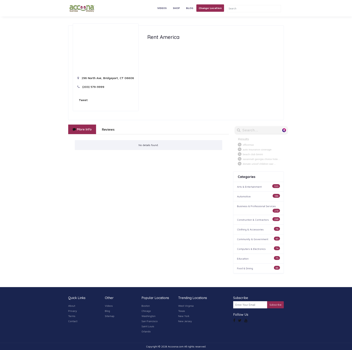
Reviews (108, 129)
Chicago (146, 310)
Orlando (146, 331)
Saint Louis (148, 326)
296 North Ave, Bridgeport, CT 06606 (107, 78)
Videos (162, 8)
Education (243, 258)
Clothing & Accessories (250, 229)
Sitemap (109, 316)
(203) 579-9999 (92, 86)
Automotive (244, 196)
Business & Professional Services (256, 206)
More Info (84, 129)
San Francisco (150, 321)
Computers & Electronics (251, 248)
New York (183, 316)
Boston (146, 305)
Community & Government (252, 239)
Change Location (210, 8)
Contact (72, 321)
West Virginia (186, 305)
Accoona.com (176, 346)
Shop (176, 8)
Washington (148, 316)
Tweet (83, 100)
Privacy (72, 310)
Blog (189, 8)
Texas (181, 310)
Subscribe (275, 304)
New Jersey (185, 321)
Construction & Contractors (253, 219)
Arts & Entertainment (249, 186)
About (71, 305)
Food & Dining (245, 268)
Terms (71, 316)
